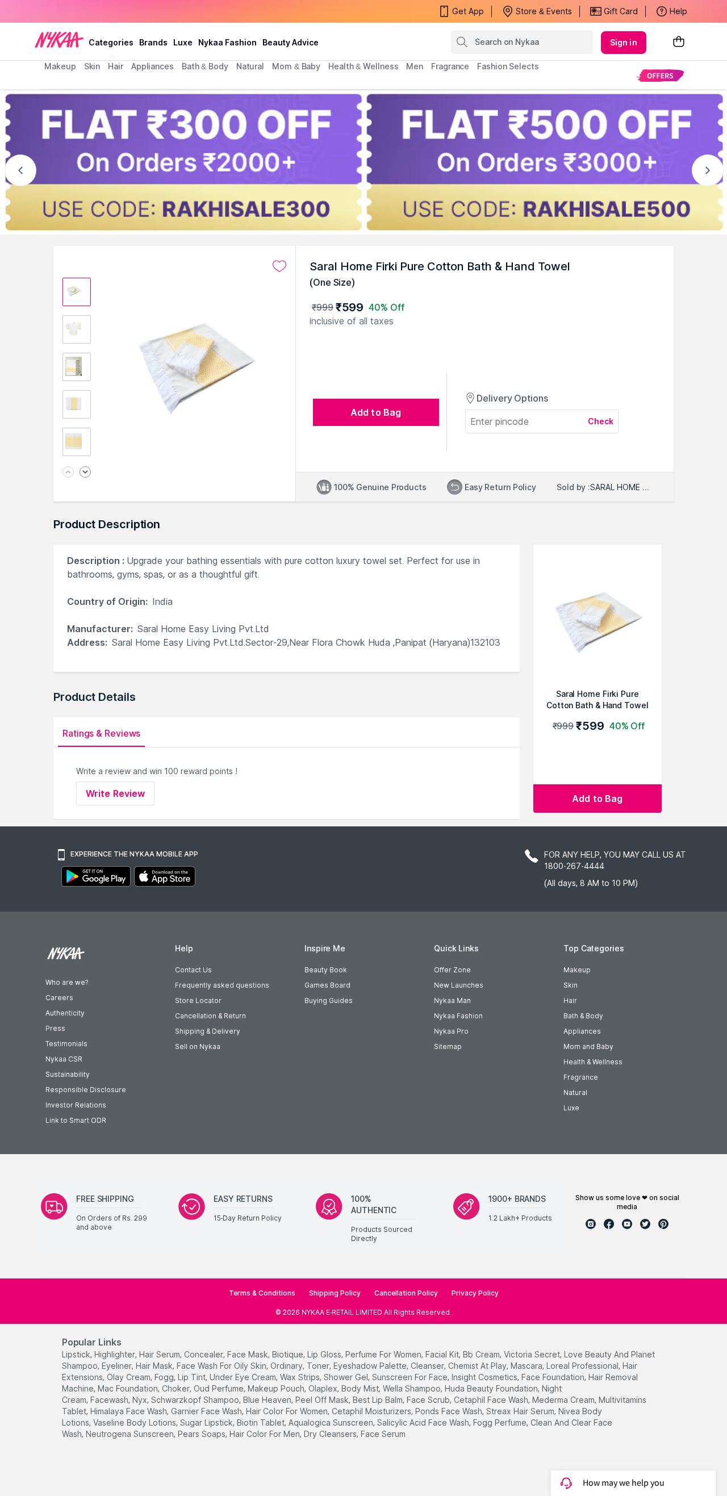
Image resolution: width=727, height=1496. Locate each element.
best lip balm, (378, 1400)
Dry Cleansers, (331, 1434)
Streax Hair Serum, (521, 1411)
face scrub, (429, 1400)
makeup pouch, (277, 1388)
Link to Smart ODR (75, 1120)
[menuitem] (660, 75)
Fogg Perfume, (500, 1422)
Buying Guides (328, 1000)
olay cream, (129, 1377)
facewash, (110, 1400)
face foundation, (553, 1377)
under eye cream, (244, 1377)
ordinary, (287, 1365)
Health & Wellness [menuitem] (363, 66)
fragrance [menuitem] (450, 66)
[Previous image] (68, 472)
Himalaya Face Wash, (129, 1411)
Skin (570, 985)
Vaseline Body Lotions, (135, 1422)
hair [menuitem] (115, 66)
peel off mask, (322, 1400)
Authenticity (65, 1013)
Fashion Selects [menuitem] (508, 66)
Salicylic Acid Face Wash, (424, 1422)
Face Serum (383, 1434)
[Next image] (85, 472)
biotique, (288, 1354)
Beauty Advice (290, 42)
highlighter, (115, 1354)
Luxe (571, 1108)
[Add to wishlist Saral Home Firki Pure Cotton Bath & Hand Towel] (279, 266)
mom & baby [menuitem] (296, 66)
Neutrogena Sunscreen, (131, 1434)
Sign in (623, 42)
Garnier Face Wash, (207, 1411)
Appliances (582, 1031)
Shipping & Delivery (207, 1031)
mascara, (527, 1365)
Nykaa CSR (63, 1059)
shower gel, (347, 1377)
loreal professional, (583, 1365)
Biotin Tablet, (261, 1422)
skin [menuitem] (92, 66)
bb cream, (482, 1354)
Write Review (115, 793)
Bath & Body (583, 1016)
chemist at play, (478, 1365)
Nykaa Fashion (227, 42)
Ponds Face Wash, (449, 1411)
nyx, (140, 1400)
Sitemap (448, 1046)
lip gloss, (325, 1354)
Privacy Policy (475, 1293)
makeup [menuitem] (60, 66)
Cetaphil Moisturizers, (372, 1411)
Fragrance (580, 1077)
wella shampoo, (412, 1388)
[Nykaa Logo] (59, 39)
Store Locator (198, 1000)
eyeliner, (117, 1365)
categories (111, 42)
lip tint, (192, 1377)
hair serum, (160, 1354)
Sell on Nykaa (197, 1046)
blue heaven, (268, 1400)
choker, (176, 1388)
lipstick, (77, 1354)
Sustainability (67, 1074)
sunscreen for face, (410, 1377)
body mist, (361, 1388)
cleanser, (428, 1365)
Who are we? (66, 982)
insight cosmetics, (485, 1377)
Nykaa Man (452, 1000)
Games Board (327, 985)
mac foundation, (129, 1388)
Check (601, 421)
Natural (575, 1092)
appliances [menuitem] (152, 66)
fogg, (165, 1377)
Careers (59, 997)
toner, (319, 1365)
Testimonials (66, 1043)
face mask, (248, 1354)
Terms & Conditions (262, 1293)
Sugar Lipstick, (207, 1422)
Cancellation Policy (406, 1293)
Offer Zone (452, 970)
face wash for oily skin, (222, 1365)
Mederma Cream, (564, 1400)
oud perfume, (219, 1388)
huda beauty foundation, (492, 1388)
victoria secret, (533, 1354)
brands (153, 42)
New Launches (458, 985)
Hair (570, 1000)
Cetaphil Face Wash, (492, 1400)
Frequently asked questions (222, 985)
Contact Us (193, 970)
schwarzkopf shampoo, (196, 1400)
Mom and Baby (588, 1046)
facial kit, (443, 1354)
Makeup (577, 970)
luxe (183, 42)
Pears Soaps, (202, 1434)
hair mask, (155, 1365)
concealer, (204, 1354)
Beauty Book (325, 970)
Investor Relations (75, 1105)
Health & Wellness (592, 1062)
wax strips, (300, 1377)
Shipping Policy (335, 1293)
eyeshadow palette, (370, 1365)
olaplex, (323, 1388)
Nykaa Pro (451, 1031)
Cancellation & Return (210, 1016)
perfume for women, (384, 1354)
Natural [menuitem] (250, 66)
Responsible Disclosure (85, 1089)
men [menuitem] (414, 66)
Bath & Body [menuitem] (205, 66)
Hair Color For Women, (287, 1411)
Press (55, 1028)
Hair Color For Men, (265, 1434)
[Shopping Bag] (679, 42)
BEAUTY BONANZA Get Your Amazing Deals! (136, 11)
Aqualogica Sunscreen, (332, 1422)
